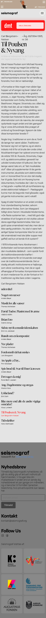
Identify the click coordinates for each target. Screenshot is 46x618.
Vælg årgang (25, 25)
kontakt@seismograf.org (14, 520)
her (2, 490)
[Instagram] (2, 535)
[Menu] (42, 13)
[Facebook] (7, 535)
